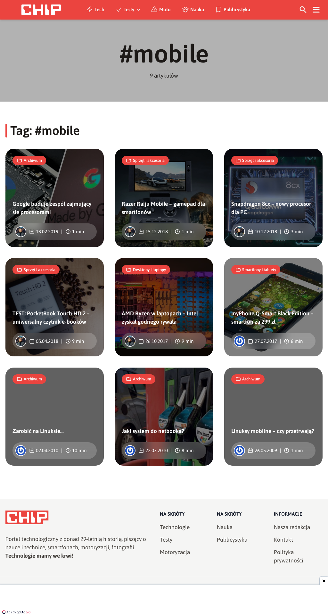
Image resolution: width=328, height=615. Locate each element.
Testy (129, 9)
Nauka (197, 9)
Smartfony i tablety (259, 269)
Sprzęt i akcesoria (149, 160)
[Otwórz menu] (316, 10)
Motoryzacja (175, 552)
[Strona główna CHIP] (41, 10)
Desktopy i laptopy (149, 269)
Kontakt (283, 539)
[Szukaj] (303, 9)
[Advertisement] (164, 600)
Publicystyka (237, 9)
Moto (165, 9)
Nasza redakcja (292, 527)
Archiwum (33, 160)
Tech (99, 9)
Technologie (175, 527)
